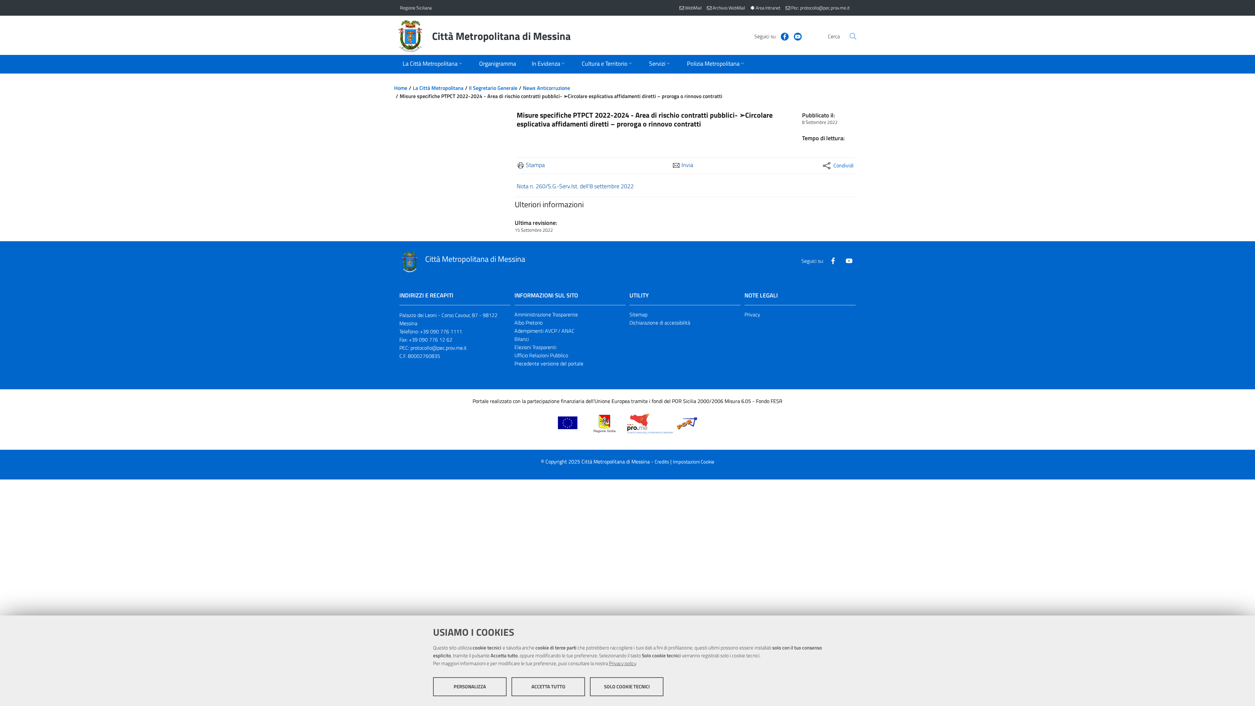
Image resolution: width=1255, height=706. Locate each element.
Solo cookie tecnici (627, 686)
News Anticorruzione (546, 88)
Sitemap (638, 314)
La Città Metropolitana (438, 88)
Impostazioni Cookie (693, 461)
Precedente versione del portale (548, 363)
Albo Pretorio (528, 323)
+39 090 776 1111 (441, 331)
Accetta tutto (548, 686)
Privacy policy (622, 663)
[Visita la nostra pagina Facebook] (782, 36)
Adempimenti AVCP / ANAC (544, 331)
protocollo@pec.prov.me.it (438, 348)
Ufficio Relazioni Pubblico (541, 355)
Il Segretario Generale (493, 88)
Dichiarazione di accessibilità (659, 323)
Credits (662, 461)
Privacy (752, 314)
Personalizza (470, 686)
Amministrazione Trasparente (546, 314)
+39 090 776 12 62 (430, 340)
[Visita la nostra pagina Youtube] (795, 36)
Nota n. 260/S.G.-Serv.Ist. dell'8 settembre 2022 (575, 186)
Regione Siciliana (416, 7)
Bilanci (521, 339)
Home (400, 88)
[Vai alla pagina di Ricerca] (853, 36)
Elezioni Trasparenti (535, 347)
